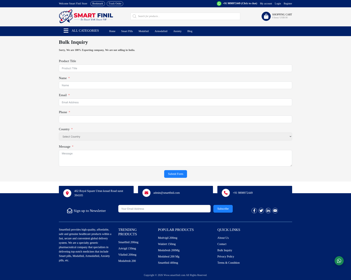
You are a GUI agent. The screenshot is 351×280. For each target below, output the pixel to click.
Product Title (67, 61)
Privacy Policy (225, 256)
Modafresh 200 (127, 260)
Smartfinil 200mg (128, 242)
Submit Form (175, 173)
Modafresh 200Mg (169, 250)
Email (63, 95)
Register (288, 3)
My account (266, 3)
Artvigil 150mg (127, 248)
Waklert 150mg (167, 244)
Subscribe (223, 208)
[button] (66, 30)
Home (112, 31)
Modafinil (144, 31)
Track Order (115, 3)
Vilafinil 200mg (127, 254)
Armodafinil (161, 31)
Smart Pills (127, 31)
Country (64, 129)
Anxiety (177, 31)
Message (64, 146)
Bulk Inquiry (224, 250)
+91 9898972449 (239, 3)
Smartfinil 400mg (168, 262)
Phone (63, 112)
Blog (189, 31)
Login (278, 3)
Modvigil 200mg (167, 237)
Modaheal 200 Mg (168, 256)
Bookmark (97, 3)
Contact (221, 244)
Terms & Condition (228, 262)
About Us (223, 237)
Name (63, 78)
